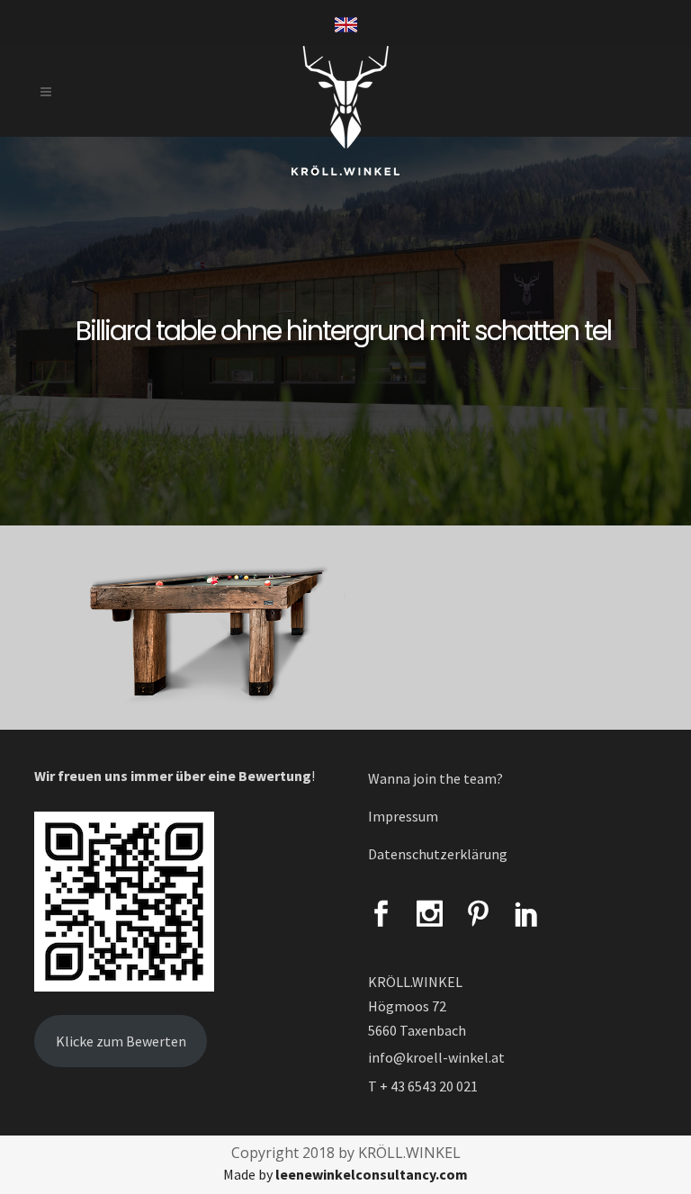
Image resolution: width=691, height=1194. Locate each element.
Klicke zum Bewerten (121, 1041)
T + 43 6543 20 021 (423, 1086)
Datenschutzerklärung (437, 854)
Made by (345, 1174)
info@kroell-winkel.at (436, 1057)
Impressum (403, 816)
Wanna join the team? (435, 778)
